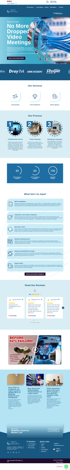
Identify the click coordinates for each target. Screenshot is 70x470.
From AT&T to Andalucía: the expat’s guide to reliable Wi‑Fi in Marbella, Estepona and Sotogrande (14, 392)
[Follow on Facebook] (11, 452)
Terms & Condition (58, 460)
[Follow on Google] (8, 452)
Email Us (56, 443)
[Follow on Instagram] (13, 452)
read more (10, 408)
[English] (7, 1)
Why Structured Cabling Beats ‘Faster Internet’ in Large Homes (35, 391)
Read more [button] (31, 312)
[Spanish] (11, 1)
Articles (47, 7)
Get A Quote (53, 430)
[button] (7, 308)
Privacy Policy (59, 462)
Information (53, 7)
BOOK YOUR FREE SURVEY (16, 58)
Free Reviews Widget (35, 322)
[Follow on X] (19, 452)
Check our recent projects (35, 274)
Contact (61, 7)
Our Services (30, 7)
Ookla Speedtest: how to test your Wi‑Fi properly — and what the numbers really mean (53, 393)
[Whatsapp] (66, 466)
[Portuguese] (9, 1)
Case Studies (39, 7)
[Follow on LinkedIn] (16, 452)
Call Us (58, 448)
